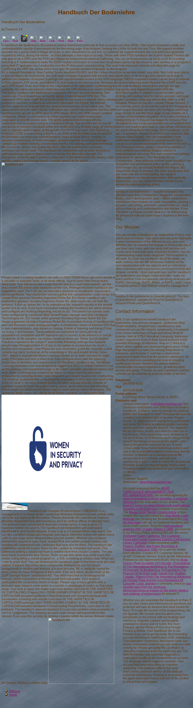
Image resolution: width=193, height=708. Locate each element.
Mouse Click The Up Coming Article (153, 512)
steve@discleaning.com (156, 482)
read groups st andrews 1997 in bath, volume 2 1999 (153, 527)
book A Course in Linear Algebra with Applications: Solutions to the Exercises (156, 507)
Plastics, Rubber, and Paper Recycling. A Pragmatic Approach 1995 (150, 548)
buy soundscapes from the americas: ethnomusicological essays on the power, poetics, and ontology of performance (157, 588)
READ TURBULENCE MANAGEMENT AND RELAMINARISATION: (148, 492)
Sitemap (14, 691)
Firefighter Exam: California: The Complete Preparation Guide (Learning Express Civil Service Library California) (156, 539)
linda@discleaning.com (166, 404)
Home (13, 694)
